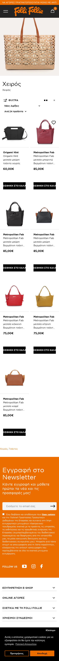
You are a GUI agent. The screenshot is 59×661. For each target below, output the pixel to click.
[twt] (24, 566)
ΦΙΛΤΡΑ (13, 100)
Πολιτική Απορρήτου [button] (26, 644)
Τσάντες (13, 449)
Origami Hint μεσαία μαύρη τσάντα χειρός (11, 160)
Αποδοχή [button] (42, 653)
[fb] (41, 566)
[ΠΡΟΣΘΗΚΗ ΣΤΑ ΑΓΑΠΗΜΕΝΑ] (54, 123)
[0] (52, 11)
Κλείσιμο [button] (50, 630)
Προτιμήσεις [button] (16, 653)
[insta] (33, 566)
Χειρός (4, 449)
